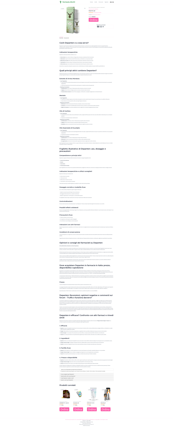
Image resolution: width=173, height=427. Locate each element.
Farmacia (91, 2)
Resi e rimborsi (100, 419)
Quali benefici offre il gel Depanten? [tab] (68, 376)
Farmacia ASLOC (68, 2)
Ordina (93, 19)
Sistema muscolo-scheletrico (95, 7)
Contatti (85, 419)
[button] (85, 8)
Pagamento (106, 2)
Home (90, 7)
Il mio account (101, 2)
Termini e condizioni (76, 419)
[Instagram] (113, 2)
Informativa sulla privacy (69, 419)
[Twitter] (111, 2)
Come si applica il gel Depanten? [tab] (67, 374)
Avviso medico (105, 419)
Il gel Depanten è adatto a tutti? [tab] (67, 378)
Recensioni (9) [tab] (66, 37)
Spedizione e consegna (94, 419)
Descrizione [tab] (61, 37)
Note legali (82, 419)
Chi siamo (88, 419)
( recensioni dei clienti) (97, 12)
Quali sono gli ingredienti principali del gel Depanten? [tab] (71, 369)
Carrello (95, 2)
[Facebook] (110, 2)
